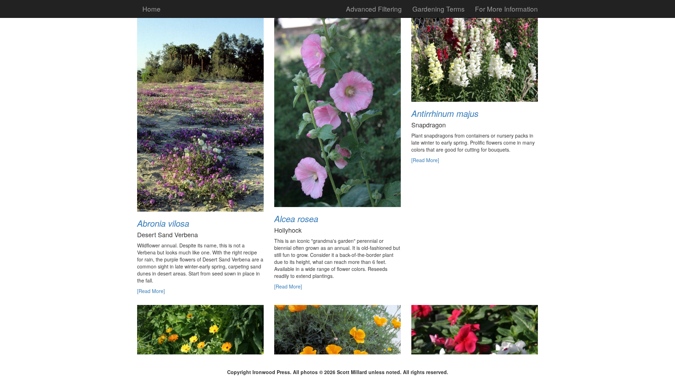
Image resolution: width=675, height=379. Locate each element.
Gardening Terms (438, 8)
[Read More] (151, 290)
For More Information (506, 8)
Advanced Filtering (374, 8)
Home (151, 8)
